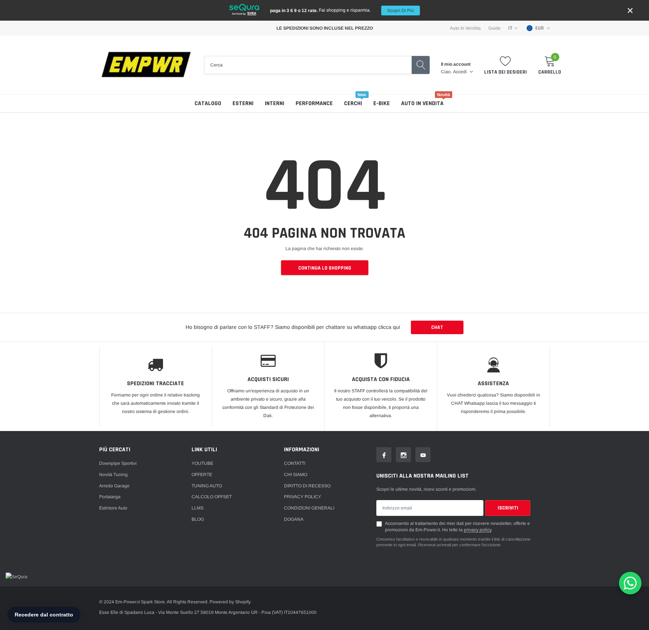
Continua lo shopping (324, 268)
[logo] (146, 65)
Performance (314, 103)
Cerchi (353, 103)
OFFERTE (202, 474)
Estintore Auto (113, 508)
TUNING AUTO (207, 485)
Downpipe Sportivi (118, 463)
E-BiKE (381, 103)
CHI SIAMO (295, 474)
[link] (383, 454)
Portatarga (110, 496)
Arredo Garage (114, 485)
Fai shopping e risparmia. (342, 10)
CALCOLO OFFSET (212, 496)
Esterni (243, 103)
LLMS (198, 508)
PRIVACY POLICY (302, 496)
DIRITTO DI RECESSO (307, 485)
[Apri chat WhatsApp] (630, 583)
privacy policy (477, 529)
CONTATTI (294, 463)
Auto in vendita (422, 103)
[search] (421, 65)
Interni (274, 103)
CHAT (437, 327)
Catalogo (208, 103)
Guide (494, 28)
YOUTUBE (202, 463)
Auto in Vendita (465, 28)
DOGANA (293, 519)
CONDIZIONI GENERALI (309, 508)
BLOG (198, 519)
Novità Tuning (113, 474)
